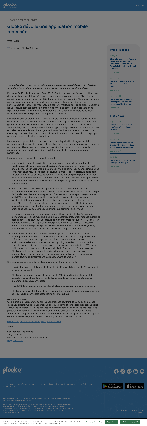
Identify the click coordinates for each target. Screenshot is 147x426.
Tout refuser (111, 422)
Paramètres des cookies (94, 422)
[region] (73, 422)
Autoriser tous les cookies (130, 422)
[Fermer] (143, 422)
